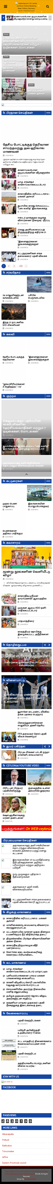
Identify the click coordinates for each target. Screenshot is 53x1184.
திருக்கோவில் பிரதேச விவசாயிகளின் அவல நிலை (28, 940)
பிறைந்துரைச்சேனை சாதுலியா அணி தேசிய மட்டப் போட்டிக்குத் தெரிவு (32, 725)
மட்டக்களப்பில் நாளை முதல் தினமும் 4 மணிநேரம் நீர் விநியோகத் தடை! (28, 933)
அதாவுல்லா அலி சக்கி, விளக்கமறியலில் (26, 888)
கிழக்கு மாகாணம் (18, 912)
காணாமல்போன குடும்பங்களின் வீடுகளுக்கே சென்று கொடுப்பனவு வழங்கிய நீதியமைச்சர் (30, 19)
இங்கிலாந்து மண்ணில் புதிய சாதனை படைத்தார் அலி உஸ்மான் (26, 698)
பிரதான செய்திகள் (19, 113)
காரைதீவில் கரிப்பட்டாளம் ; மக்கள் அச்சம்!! (36, 91)
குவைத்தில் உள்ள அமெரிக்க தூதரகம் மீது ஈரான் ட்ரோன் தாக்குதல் (39, 792)
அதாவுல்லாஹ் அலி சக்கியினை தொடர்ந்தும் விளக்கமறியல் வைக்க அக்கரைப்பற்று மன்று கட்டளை (23, 465)
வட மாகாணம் (16, 963)
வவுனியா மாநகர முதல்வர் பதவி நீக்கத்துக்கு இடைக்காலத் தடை (25, 1004)
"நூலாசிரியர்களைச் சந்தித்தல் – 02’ (14, 385)
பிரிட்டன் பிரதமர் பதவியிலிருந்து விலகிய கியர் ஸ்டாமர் (13, 792)
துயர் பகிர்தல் (15, 746)
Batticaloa (7, 1146)
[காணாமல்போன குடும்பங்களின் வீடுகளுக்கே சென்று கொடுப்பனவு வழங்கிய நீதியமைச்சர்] (9, 18)
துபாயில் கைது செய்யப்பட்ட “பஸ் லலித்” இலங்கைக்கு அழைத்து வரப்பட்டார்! (33, 208)
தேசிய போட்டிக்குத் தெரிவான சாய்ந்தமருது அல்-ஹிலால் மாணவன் (14, 65)
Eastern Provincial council (14, 1163)
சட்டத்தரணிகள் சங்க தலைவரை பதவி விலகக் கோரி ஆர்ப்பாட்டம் (32, 256)
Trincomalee (8, 1151)
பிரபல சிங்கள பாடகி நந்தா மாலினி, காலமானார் (33, 753)
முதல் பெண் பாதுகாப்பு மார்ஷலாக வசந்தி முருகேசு (13, 507)
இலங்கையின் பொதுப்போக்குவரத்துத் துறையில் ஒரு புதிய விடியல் (38, 507)
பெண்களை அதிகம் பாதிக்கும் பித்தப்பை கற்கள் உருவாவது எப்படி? (13, 535)
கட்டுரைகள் (14, 481)
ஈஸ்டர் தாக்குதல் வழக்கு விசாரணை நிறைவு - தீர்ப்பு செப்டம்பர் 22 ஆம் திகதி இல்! (34, 220)
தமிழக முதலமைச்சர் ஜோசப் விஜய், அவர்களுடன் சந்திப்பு (26, 997)
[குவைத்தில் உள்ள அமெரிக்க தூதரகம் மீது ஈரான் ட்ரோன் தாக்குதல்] (39, 777)
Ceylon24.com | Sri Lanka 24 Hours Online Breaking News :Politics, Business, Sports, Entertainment (26, 1172)
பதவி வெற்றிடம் (27, 1054)
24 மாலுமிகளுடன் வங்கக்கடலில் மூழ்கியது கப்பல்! (13, 297)
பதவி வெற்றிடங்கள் (29, 1020)
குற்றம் (11, 396)
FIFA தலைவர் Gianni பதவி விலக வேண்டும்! (32, 735)
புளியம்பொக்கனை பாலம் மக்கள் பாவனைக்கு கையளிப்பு (25, 977)
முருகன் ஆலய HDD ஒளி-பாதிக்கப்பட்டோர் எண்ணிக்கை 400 (32, 610)
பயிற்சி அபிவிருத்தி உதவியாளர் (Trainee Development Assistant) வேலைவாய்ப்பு (29, 1034)
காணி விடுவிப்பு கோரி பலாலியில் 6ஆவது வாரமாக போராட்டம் (26, 984)
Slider (6, 34)
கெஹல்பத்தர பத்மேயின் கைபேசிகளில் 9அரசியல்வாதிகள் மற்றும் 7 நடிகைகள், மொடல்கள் (22, 43)
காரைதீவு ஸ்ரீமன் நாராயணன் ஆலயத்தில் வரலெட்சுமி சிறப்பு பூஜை (32, 598)
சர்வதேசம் (13, 272)
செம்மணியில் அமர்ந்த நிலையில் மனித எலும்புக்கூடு (26, 990)
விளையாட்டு (15, 680)
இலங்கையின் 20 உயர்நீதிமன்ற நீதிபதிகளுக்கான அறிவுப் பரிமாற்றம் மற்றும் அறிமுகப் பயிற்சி (31, 864)
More (48, 113)
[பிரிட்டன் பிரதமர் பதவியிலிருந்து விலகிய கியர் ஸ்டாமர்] (13, 777)
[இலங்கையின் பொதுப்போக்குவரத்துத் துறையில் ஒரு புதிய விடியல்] (39, 493)
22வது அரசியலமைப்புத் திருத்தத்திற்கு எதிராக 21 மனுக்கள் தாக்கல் (32, 232)
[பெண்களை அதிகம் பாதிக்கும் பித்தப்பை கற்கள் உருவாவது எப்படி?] (13, 520)
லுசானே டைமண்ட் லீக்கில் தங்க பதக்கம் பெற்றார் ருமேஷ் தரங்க (33, 714)
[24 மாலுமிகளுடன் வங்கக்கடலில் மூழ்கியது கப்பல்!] (13, 284)
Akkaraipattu (8, 1134)
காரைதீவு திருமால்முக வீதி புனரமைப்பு (22, 947)
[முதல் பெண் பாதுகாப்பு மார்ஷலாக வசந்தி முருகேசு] (13, 493)
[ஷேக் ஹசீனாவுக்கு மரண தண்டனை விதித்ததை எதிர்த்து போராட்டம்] (13, 804)
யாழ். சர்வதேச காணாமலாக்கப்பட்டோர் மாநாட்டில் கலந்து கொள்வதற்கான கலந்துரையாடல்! (14, 87)
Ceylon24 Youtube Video (22, 765)
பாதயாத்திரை (26, 621)
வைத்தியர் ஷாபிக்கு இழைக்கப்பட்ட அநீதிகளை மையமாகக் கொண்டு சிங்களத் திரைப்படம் (33, 636)
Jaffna (5, 1157)
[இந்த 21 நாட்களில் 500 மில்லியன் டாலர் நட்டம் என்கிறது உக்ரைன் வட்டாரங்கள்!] (13, 312)
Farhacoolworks (30, 1179)
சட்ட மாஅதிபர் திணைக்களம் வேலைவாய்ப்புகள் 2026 (34, 1042)
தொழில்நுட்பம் (16, 645)
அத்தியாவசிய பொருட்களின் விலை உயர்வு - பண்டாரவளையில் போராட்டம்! (34, 1067)
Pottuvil (5, 1140)
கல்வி (10, 334)
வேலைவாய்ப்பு (17, 1013)
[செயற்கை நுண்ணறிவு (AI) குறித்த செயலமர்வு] (26, 660)
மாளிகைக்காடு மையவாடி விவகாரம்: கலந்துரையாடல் (27, 926)
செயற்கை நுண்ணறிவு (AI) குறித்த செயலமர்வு (27, 663)
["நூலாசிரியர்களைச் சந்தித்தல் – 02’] (13, 373)
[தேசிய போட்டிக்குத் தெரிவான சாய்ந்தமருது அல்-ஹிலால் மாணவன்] (13, 346)
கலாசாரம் (13, 543)
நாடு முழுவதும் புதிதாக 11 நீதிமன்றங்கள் (27, 875)
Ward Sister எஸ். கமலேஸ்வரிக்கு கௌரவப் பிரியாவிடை (24, 953)
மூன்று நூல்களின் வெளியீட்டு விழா (26, 573)
